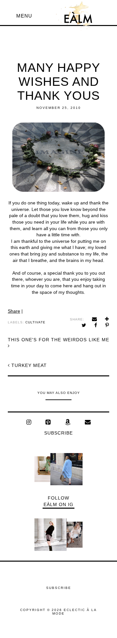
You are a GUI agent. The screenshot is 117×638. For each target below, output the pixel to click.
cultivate (35, 322)
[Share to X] (84, 325)
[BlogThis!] (107, 319)
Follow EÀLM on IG (58, 501)
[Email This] (94, 319)
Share (14, 311)
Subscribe (58, 433)
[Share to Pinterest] (107, 325)
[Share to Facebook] (96, 325)
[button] (24, 16)
